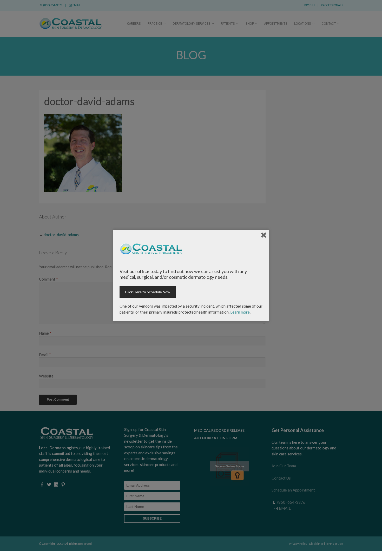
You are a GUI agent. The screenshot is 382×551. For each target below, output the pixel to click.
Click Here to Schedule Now (147, 292)
